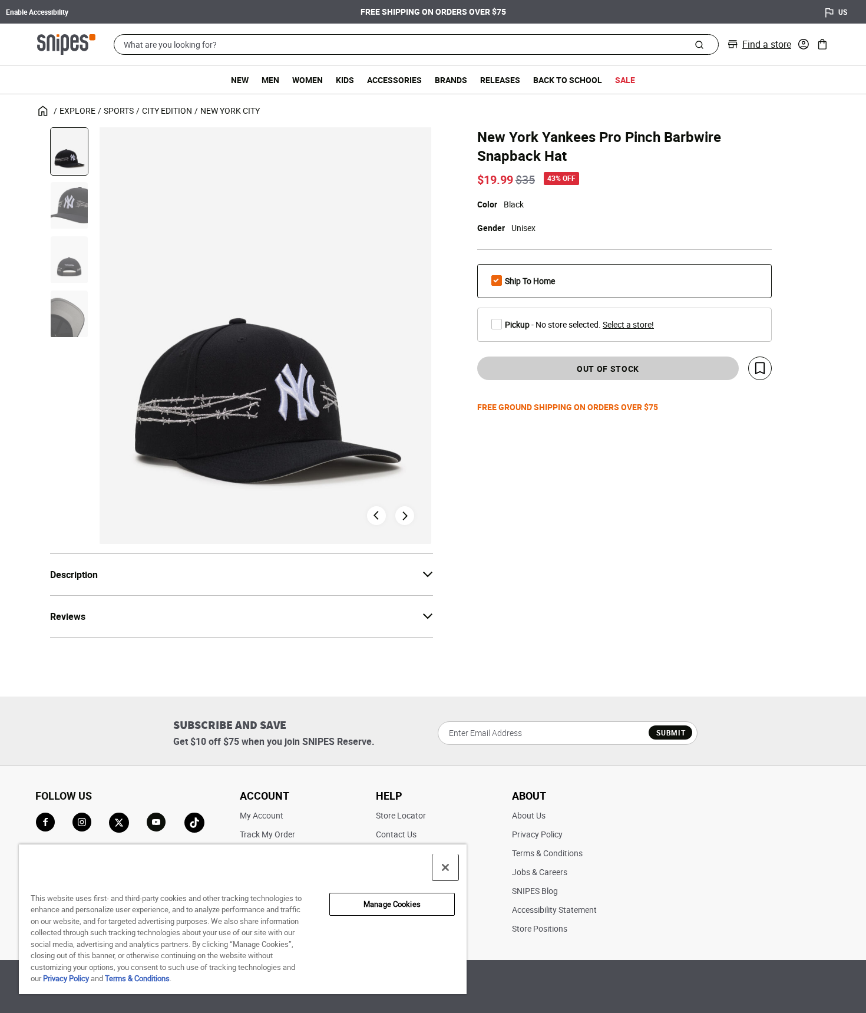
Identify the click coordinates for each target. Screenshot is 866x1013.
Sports (119, 110)
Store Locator (401, 815)
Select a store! (628, 324)
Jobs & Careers (539, 871)
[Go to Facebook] (45, 822)
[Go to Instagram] (81, 822)
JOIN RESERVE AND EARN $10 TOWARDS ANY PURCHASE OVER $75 (460, 12)
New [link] (240, 79)
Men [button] (270, 79)
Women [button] (307, 79)
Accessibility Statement (554, 909)
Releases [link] (500, 79)
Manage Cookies (392, 904)
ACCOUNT (264, 795)
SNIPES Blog (535, 890)
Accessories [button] (394, 79)
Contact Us (396, 834)
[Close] (445, 867)
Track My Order (267, 834)
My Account (261, 815)
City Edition (167, 110)
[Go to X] (119, 823)
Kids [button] (345, 79)
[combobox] (416, 44)
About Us (529, 815)
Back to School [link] (567, 79)
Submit (670, 732)
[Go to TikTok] (194, 823)
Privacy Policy (537, 834)
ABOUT (529, 795)
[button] (803, 44)
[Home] (66, 43)
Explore (77, 110)
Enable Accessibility (37, 12)
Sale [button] (625, 79)
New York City (230, 110)
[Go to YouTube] (157, 823)
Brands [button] (451, 79)
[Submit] (699, 44)
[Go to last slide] (376, 515)
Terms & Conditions (547, 853)
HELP (389, 795)
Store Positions (539, 928)
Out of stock (608, 368)
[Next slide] (404, 515)
